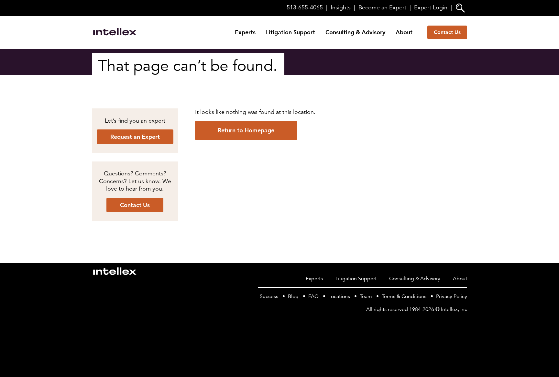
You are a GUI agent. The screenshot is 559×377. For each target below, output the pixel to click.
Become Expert (382, 7)
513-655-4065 (305, 7)
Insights (341, 7)
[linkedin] (463, 323)
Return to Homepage (246, 130)
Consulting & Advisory (355, 32)
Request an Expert (135, 136)
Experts (245, 32)
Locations (339, 296)
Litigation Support (290, 32)
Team (366, 296)
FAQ (313, 296)
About (404, 32)
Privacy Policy (451, 296)
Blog (293, 296)
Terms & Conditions (404, 296)
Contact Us (447, 32)
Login (430, 7)
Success (269, 296)
